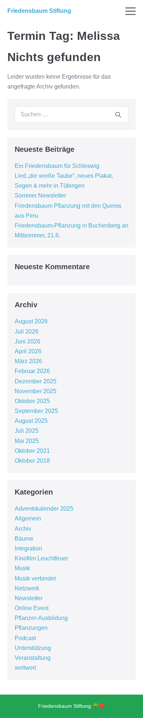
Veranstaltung (33, 658)
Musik (22, 568)
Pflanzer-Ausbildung (41, 618)
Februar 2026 (32, 371)
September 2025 (36, 411)
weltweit (25, 668)
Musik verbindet (35, 578)
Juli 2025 (26, 431)
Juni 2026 (27, 341)
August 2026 (31, 321)
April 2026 (28, 351)
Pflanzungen (31, 628)
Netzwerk (27, 588)
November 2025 (35, 391)
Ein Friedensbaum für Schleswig (57, 166)
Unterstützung (33, 648)
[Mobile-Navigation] (130, 11)
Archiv (23, 529)
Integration (28, 548)
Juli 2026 (26, 331)
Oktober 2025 (32, 401)
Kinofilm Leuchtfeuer (41, 558)
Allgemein (28, 518)
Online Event (31, 608)
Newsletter (29, 598)
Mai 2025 (27, 441)
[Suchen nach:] (71, 114)
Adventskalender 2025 (44, 508)
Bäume (24, 538)
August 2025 (31, 421)
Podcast (25, 638)
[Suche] (118, 114)
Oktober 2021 (32, 451)
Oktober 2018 (32, 461)
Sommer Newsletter (40, 195)
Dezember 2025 (35, 381)
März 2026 (28, 361)
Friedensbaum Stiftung (39, 11)
